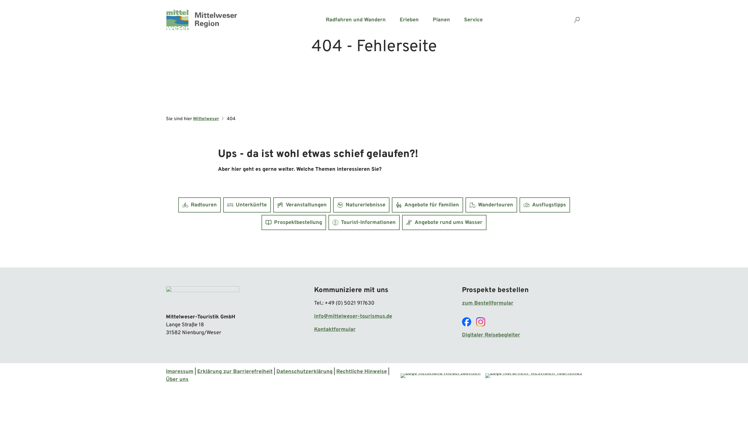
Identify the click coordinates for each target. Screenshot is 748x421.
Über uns (177, 379)
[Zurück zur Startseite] (201, 19)
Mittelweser (206, 119)
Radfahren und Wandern (356, 20)
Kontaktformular (335, 329)
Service (473, 20)
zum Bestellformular (487, 303)
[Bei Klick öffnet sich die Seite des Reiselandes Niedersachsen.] (441, 375)
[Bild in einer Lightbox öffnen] (202, 297)
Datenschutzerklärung (304, 371)
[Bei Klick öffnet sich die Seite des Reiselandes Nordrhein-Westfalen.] (533, 375)
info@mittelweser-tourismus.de (353, 316)
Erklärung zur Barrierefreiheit (235, 371)
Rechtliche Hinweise (361, 371)
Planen (441, 20)
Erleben (409, 20)
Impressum (179, 371)
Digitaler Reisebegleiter (491, 335)
